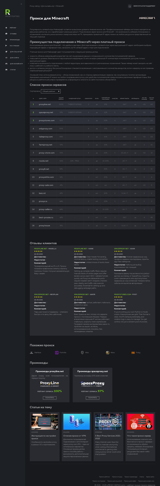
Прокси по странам (99, 481)
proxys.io (43, 201)
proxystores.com (47, 121)
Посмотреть (49, 398)
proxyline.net (45, 104)
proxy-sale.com (46, 185)
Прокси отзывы (117, 477)
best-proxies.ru (46, 218)
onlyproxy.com (45, 129)
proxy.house (44, 226)
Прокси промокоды (131, 477)
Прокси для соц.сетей (114, 481)
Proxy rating (35, 6)
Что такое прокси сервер (139, 436)
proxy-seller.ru (45, 209)
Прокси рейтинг (104, 477)
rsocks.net (43, 161)
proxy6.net (44, 169)
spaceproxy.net (46, 112)
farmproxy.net (45, 145)
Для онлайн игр (47, 6)
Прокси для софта (130, 481)
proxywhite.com (46, 177)
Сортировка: (35, 91)
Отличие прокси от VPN (74, 436)
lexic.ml (42, 193)
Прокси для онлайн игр (146, 481)
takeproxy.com (46, 137)
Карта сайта (150, 477)
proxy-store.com (47, 153)
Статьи (142, 477)
